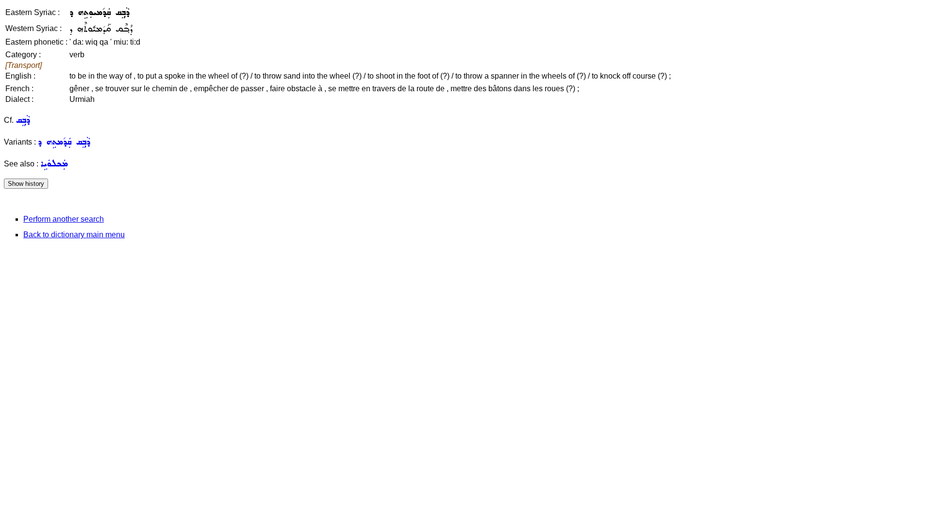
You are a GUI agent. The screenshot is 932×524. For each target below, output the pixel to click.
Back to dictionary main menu (74, 234)
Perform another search (63, 219)
